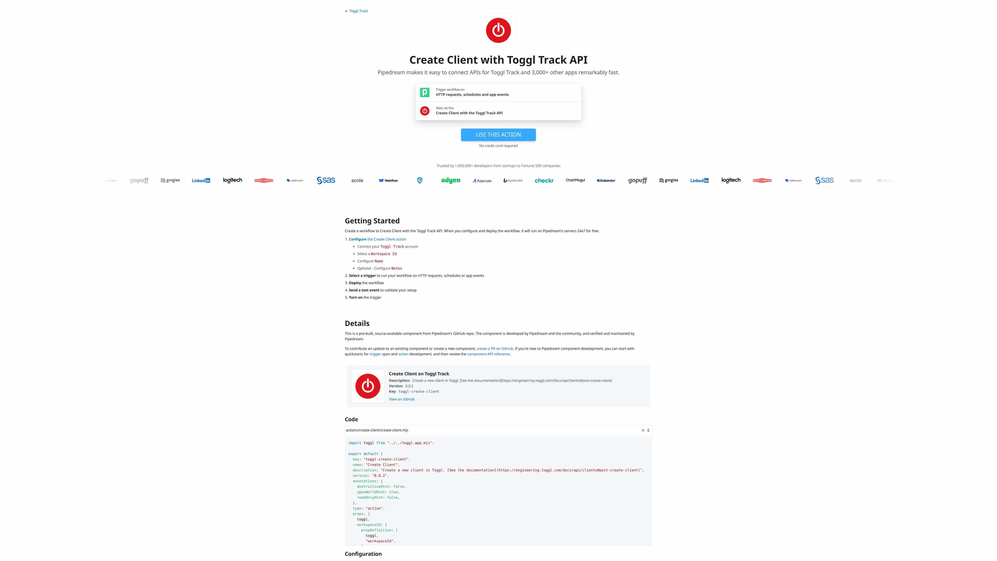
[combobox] (498, 430)
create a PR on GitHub (495, 348)
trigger (375, 354)
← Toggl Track (356, 11)
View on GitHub (402, 399)
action (403, 354)
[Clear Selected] (643, 430)
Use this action (498, 134)
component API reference (488, 354)
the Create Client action (377, 239)
